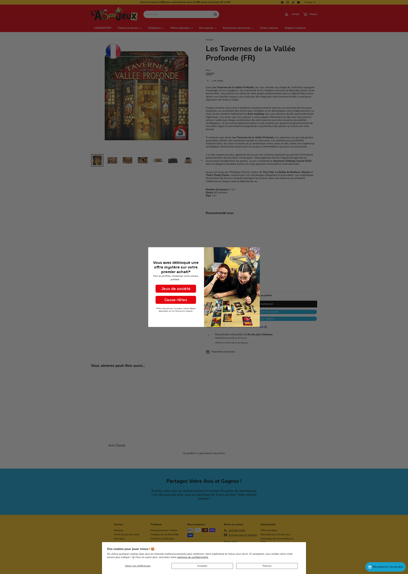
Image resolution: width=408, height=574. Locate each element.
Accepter (202, 566)
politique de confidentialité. (193, 557)
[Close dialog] (256, 251)
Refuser (267, 566)
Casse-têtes (175, 299)
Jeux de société (175, 288)
